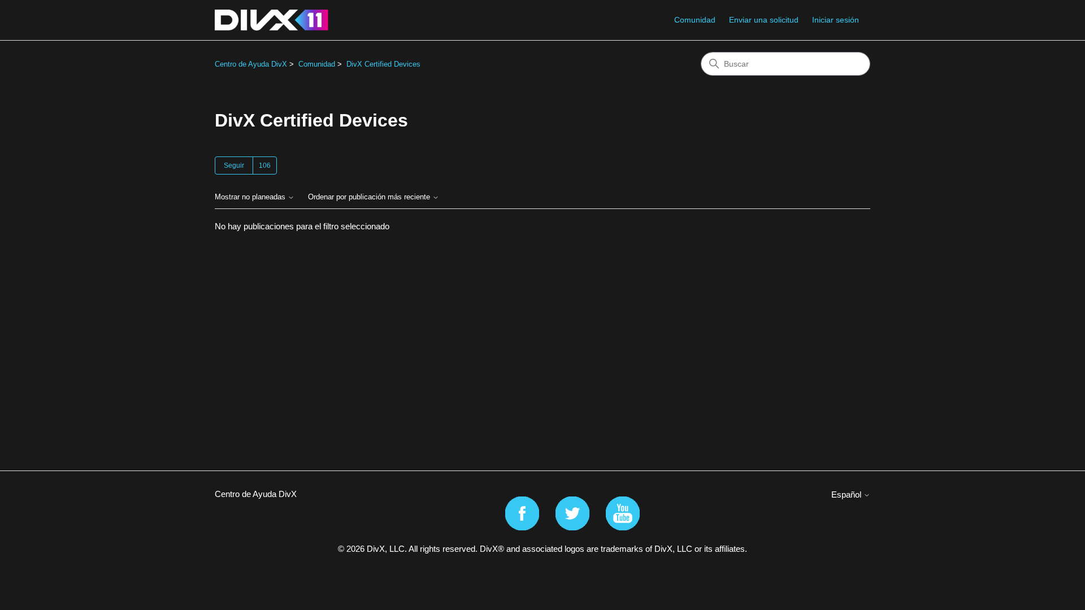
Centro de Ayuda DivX (251, 64)
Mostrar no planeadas (251, 197)
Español (847, 494)
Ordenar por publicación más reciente (370, 197)
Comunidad (694, 19)
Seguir (234, 165)
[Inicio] (271, 20)
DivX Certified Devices (383, 64)
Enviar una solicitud (763, 19)
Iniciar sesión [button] (835, 19)
